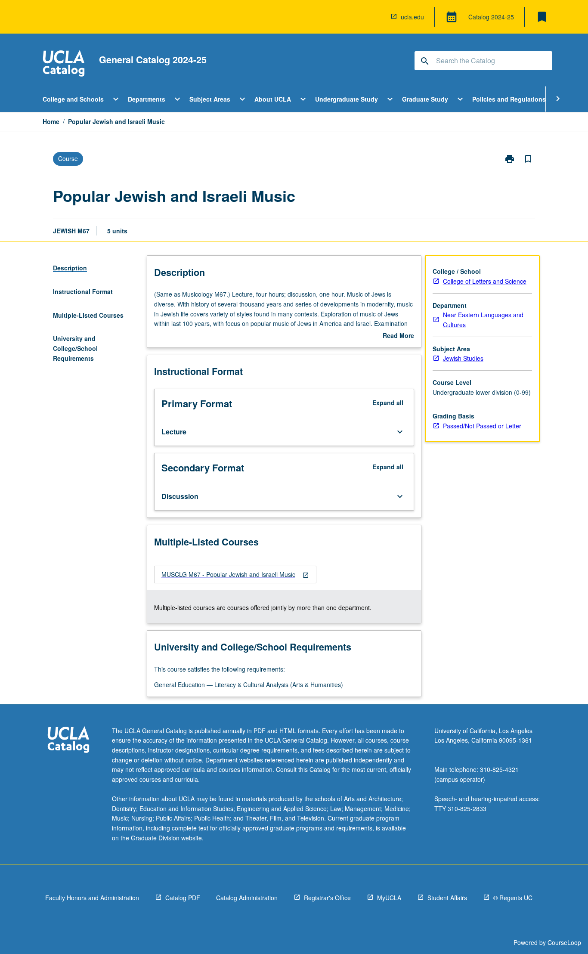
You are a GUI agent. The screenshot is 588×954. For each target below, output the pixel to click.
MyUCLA (389, 897)
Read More (398, 336)
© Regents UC (512, 897)
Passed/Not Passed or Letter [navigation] (482, 425)
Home (51, 121)
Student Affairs (447, 897)
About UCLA (272, 99)
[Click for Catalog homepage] (63, 64)
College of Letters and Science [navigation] (484, 281)
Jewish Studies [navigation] (463, 358)
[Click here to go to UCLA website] (68, 741)
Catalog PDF (182, 897)
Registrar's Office (327, 897)
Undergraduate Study (346, 99)
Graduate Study (425, 99)
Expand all (387, 402)
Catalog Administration (247, 897)
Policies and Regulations (509, 99)
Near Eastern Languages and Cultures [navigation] (483, 319)
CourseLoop (564, 942)
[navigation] (235, 574)
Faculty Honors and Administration (92, 897)
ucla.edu (412, 16)
